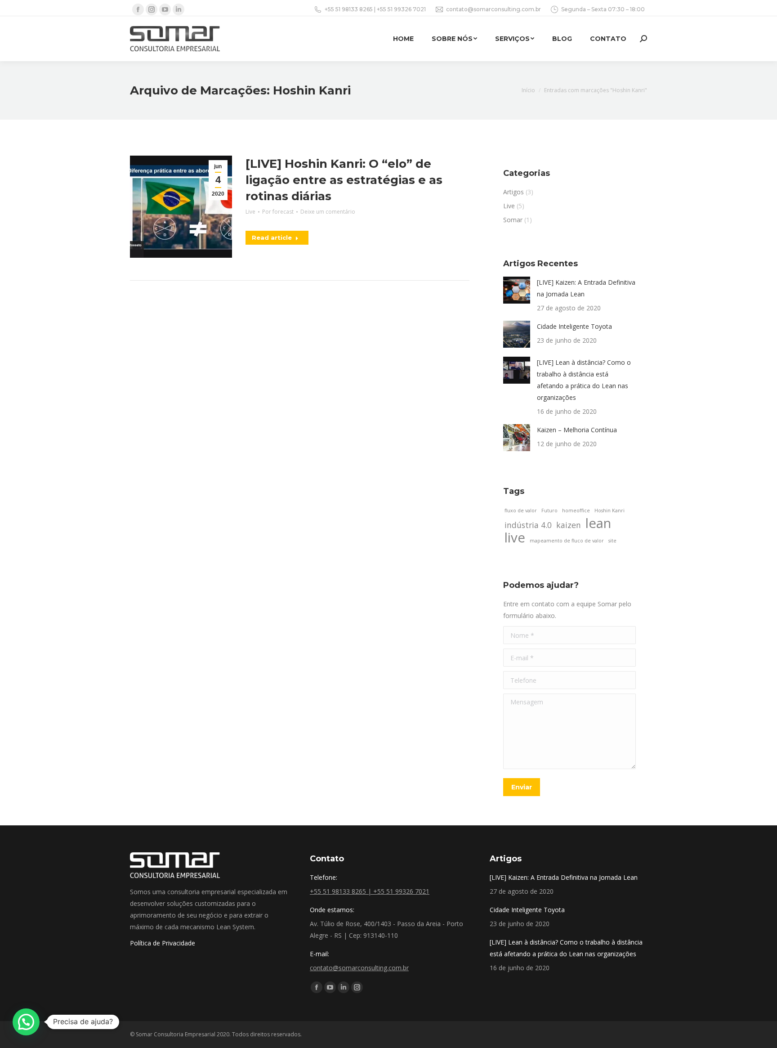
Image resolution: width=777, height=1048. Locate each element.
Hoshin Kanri (609, 510)
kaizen (568, 525)
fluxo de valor (521, 510)
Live (250, 211)
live (515, 537)
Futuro (549, 510)
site (612, 540)
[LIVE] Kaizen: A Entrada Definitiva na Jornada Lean (586, 288)
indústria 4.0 (528, 525)
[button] (26, 1021)
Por (278, 211)
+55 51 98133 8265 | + (352, 9)
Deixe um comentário (327, 211)
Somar (512, 219)
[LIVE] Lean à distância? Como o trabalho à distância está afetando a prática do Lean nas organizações (584, 380)
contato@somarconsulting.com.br (493, 9)
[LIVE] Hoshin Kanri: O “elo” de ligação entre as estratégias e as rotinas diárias (344, 180)
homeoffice (576, 510)
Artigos (513, 192)
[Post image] (516, 290)
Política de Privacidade (162, 943)
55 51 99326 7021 (403, 9)
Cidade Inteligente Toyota (574, 326)
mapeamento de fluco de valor (567, 540)
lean (598, 523)
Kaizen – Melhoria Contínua (577, 429)
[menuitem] (403, 39)
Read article (272, 237)
